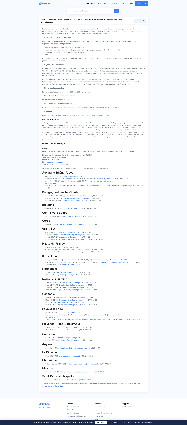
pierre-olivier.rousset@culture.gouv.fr (78, 196)
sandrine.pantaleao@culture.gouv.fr (76, 287)
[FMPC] (45, 3)
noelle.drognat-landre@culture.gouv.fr (121, 186)
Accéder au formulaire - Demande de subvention (71, 384)
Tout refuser (114, 422)
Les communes (100, 407)
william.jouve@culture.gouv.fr (68, 328)
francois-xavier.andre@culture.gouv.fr (105, 315)
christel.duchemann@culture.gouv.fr (76, 249)
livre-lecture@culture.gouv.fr (53, 162)
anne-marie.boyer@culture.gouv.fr (104, 181)
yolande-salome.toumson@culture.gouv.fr (83, 364)
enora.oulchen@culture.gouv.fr (71, 208)
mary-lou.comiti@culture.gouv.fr (72, 224)
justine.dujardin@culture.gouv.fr (72, 285)
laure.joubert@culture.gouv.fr (69, 313)
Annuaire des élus (101, 410)
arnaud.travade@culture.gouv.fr (71, 283)
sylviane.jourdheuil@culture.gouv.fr (77, 198)
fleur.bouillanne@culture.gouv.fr (73, 305)
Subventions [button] (102, 3)
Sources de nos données (103, 413)
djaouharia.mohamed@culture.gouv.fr (77, 372)
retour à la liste (140, 21)
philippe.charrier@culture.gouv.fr (73, 235)
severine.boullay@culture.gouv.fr (115, 320)
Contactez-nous (128, 407)
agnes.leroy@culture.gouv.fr (66, 272)
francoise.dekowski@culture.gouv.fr (106, 260)
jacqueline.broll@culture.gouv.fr (71, 176)
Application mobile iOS (74, 407)
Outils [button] (123, 3)
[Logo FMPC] (45, 404)
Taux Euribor (99, 416)
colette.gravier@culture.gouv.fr (70, 237)
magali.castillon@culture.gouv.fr (72, 300)
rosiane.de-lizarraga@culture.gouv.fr (77, 380)
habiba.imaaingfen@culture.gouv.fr (75, 200)
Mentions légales (73, 413)
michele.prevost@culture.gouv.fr (72, 216)
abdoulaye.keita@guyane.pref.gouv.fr (73, 348)
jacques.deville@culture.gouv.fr (71, 290)
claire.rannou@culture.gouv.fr (69, 232)
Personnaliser (127, 422)
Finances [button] (89, 3)
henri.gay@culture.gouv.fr (63, 302)
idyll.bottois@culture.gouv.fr (67, 275)
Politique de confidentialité (76, 416)
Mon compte (141, 3)
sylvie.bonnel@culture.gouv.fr (69, 264)
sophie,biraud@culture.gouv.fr (69, 338)
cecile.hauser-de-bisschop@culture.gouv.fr (112, 262)
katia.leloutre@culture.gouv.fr (70, 356)
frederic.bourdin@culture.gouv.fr (72, 298)
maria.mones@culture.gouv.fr (68, 330)
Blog (131, 3)
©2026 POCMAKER (45, 407)
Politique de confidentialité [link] (144, 422)
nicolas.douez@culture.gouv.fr (104, 179)
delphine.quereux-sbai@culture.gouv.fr (75, 239)
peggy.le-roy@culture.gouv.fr (68, 247)
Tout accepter (101, 422)
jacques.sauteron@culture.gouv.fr (74, 252)
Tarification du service (75, 410)
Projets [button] (113, 3)
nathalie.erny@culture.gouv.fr (68, 340)
